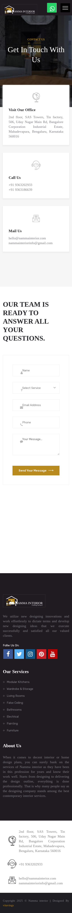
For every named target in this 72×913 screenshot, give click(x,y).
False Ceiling (15, 702)
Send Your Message (32, 470)
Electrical (13, 716)
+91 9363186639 (20, 190)
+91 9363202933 (20, 185)
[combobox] (36, 388)
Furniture (13, 730)
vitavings (8, 905)
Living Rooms (16, 696)
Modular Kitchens (18, 682)
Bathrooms (14, 709)
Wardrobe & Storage (20, 689)
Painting (12, 723)
